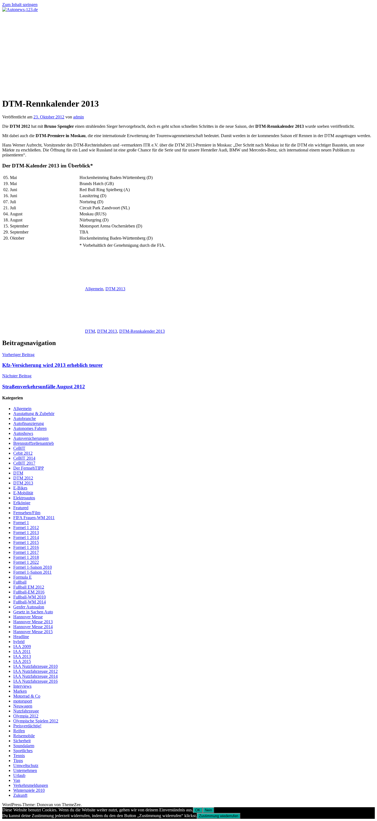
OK (197, 810)
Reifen (19, 730)
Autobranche (24, 418)
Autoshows (23, 433)
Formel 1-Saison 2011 (32, 572)
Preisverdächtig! (27, 726)
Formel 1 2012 (26, 527)
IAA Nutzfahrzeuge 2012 (35, 671)
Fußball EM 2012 (28, 587)
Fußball (19, 582)
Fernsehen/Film (26, 512)
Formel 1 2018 (26, 557)
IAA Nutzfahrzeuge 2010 (35, 666)
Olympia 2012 (25, 716)
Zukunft (20, 795)
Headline (21, 636)
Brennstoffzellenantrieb (33, 443)
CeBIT (19, 448)
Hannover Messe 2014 (33, 626)
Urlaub (19, 775)
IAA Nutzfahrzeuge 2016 (35, 681)
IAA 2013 (22, 656)
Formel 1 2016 (26, 547)
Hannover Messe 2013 (33, 621)
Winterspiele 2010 (29, 790)
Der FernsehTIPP (28, 468)
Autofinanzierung (28, 423)
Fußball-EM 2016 (28, 592)
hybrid (19, 641)
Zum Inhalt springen (20, 4)
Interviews (22, 686)
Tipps (18, 760)
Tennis (19, 755)
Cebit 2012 (23, 453)
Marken (20, 691)
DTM (90, 331)
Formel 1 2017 (26, 552)
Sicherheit (22, 740)
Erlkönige (21, 502)
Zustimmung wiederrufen (218, 816)
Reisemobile (24, 735)
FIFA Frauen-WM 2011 (34, 517)
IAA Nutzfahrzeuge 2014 (35, 676)
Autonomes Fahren (30, 428)
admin (78, 117)
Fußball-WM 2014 (29, 602)
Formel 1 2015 (26, 542)
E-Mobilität (23, 493)
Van (16, 780)
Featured (20, 507)
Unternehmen (25, 770)
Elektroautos (24, 497)
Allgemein (94, 288)
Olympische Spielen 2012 (35, 721)
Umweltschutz (25, 765)
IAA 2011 (22, 651)
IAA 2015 (22, 661)
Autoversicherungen (31, 438)
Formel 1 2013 (26, 532)
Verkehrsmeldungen (30, 785)
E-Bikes (20, 488)
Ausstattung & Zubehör (33, 413)
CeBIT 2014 (24, 458)
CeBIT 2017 (24, 463)
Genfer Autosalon (28, 607)
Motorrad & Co (26, 696)
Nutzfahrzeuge (26, 711)
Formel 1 (21, 522)
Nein (208, 810)
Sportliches (23, 750)
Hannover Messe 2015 (33, 631)
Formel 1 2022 (26, 562)
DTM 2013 (115, 288)
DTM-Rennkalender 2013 (142, 331)
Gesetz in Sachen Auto (33, 611)
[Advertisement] (188, 53)
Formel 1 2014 (26, 537)
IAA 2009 (22, 646)
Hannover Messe (28, 616)
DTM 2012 (23, 478)
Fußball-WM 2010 (29, 597)
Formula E (22, 577)
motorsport (22, 701)
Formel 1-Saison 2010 (32, 567)
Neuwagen (22, 706)
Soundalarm (23, 745)
